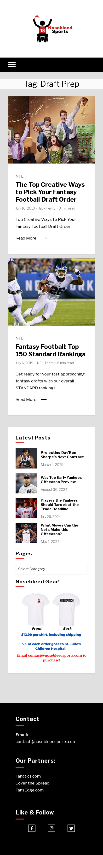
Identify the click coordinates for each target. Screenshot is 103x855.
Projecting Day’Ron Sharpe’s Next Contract (62, 455)
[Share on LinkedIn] (14, 120)
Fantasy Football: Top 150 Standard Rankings (51, 350)
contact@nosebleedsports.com (46, 741)
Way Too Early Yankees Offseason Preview (61, 479)
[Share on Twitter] (14, 112)
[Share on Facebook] (14, 103)
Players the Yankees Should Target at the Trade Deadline (60, 504)
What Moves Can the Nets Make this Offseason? (59, 529)
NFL (19, 176)
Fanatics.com (28, 776)
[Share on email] (14, 129)
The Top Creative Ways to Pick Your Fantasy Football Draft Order (50, 192)
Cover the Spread (32, 783)
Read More (26, 238)
